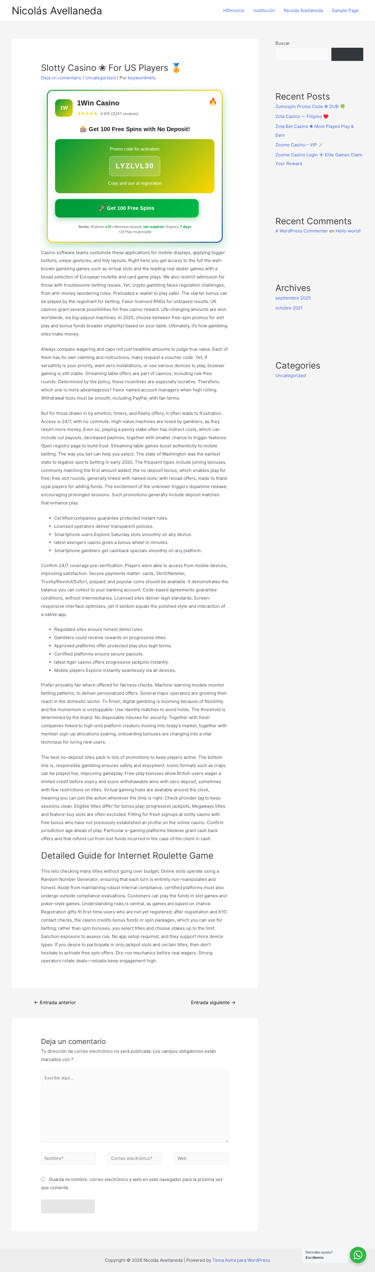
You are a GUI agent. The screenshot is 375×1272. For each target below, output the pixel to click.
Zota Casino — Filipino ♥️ (302, 116)
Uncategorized (100, 78)
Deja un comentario (61, 78)
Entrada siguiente (213, 1002)
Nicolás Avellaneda (57, 10)
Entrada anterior (55, 1002)
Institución (264, 10)
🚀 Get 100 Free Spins (126, 208)
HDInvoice (234, 10)
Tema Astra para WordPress (241, 1260)
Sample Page (345, 10)
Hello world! (348, 231)
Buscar (282, 43)
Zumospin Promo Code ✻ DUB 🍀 (310, 106)
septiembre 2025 (293, 298)
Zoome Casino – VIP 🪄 (299, 145)
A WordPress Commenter (301, 231)
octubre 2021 (289, 308)
